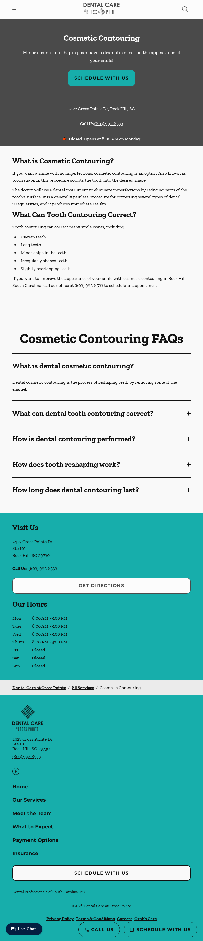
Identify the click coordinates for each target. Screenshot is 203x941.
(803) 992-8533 (109, 123)
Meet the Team (32, 813)
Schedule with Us (101, 78)
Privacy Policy (60, 918)
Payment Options (35, 840)
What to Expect (32, 827)
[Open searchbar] (185, 9)
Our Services (29, 800)
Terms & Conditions (95, 918)
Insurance (25, 853)
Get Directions (101, 585)
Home (20, 786)
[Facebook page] (15, 771)
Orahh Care (145, 918)
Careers (124, 918)
